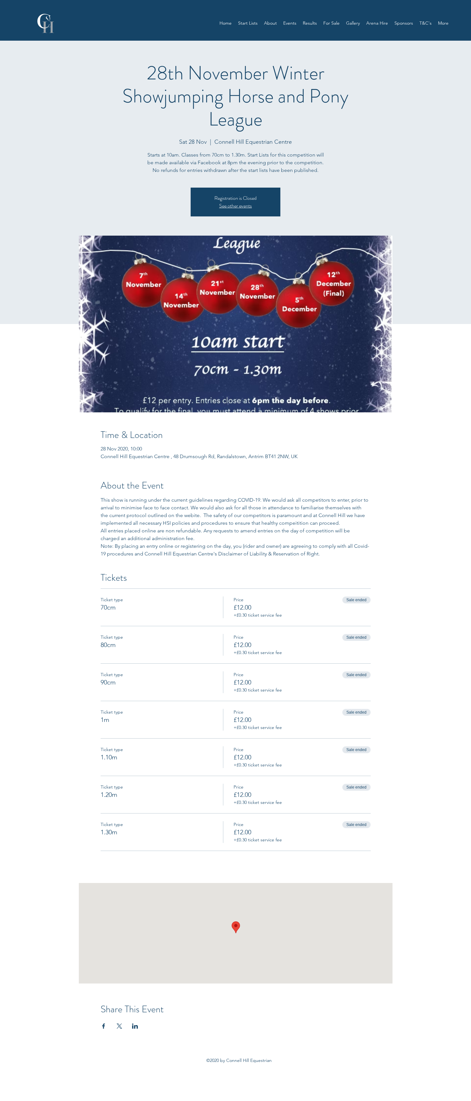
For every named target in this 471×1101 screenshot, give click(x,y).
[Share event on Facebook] (104, 1026)
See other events (235, 205)
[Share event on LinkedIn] (135, 1026)
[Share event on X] (119, 1026)
